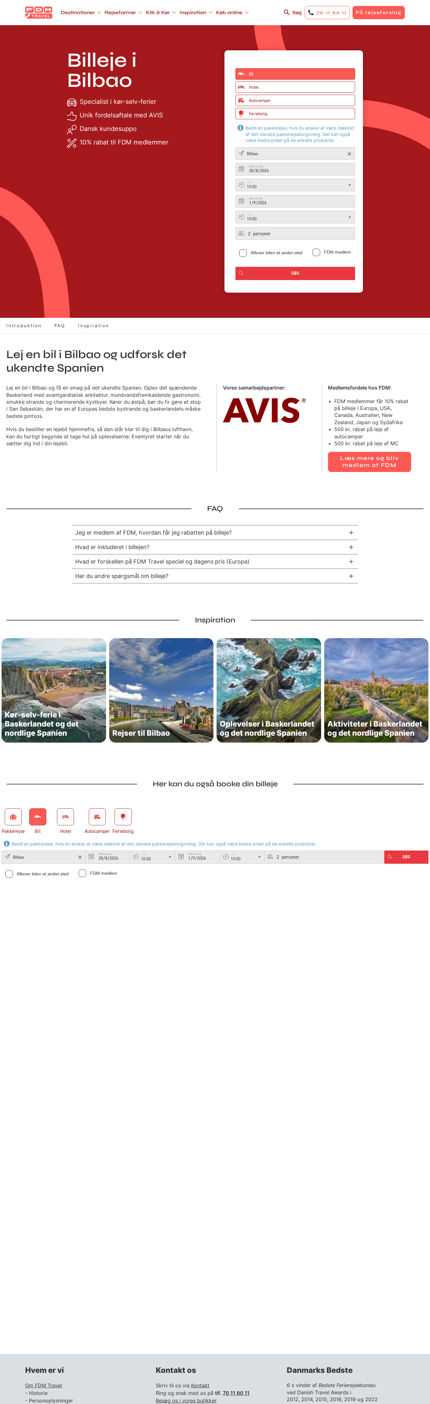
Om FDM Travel (43, 1385)
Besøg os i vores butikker (186, 1400)
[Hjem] (38, 13)
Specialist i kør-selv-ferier (118, 101)
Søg (297, 12)
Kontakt (200, 1385)
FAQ (59, 325)
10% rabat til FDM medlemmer (124, 142)
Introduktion (24, 325)
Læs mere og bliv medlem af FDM (369, 462)
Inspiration (93, 325)
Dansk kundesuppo (108, 128)
